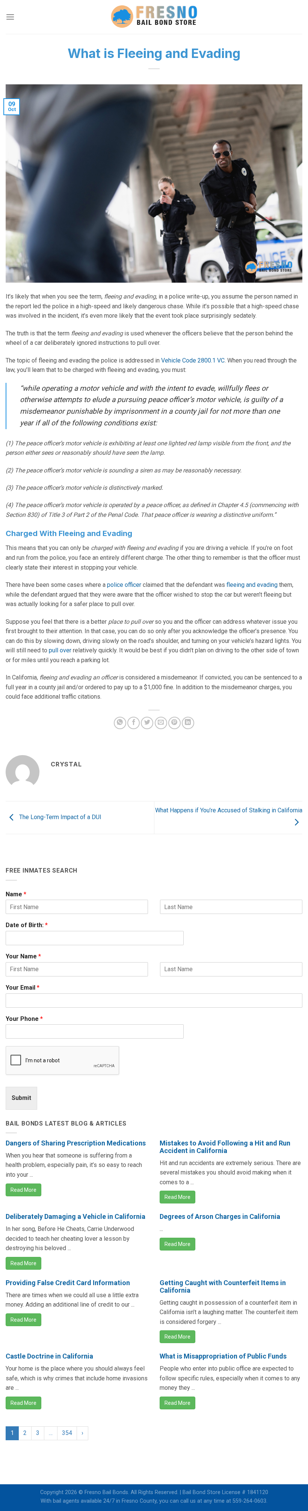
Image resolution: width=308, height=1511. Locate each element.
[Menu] (10, 17)
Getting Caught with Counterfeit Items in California (223, 1286)
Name (16, 894)
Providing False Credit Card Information (68, 1283)
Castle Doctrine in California (49, 1356)
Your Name (23, 956)
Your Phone (24, 1018)
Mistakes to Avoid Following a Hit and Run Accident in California (225, 1147)
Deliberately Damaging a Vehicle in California (75, 1216)
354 (67, 1432)
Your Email (22, 987)
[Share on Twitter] (147, 723)
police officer (124, 584)
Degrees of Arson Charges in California (220, 1216)
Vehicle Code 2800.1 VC (193, 360)
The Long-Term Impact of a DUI (59, 817)
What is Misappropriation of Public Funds (223, 1356)
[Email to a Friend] (161, 723)
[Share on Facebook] (133, 723)
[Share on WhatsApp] (120, 723)
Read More (23, 1190)
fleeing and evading (252, 584)
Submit (21, 1097)
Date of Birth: (27, 925)
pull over (60, 650)
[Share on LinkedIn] (188, 723)
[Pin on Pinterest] (174, 723)
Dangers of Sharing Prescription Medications (76, 1143)
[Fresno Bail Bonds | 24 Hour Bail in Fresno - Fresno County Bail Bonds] (154, 16)
